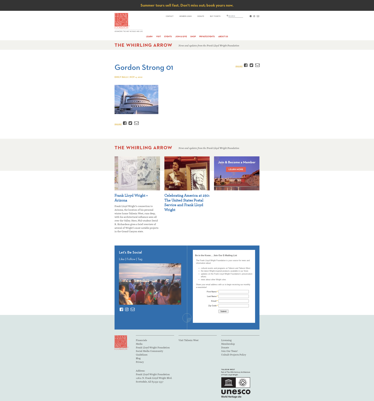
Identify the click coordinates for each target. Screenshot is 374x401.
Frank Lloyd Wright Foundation (153, 347)
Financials (141, 340)
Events (168, 36)
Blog (138, 358)
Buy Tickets (215, 16)
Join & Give (181, 36)
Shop (193, 36)
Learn (149, 36)
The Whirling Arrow (143, 45)
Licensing (226, 340)
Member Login (185, 16)
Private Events (207, 36)
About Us (223, 36)
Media (139, 344)
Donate (201, 16)
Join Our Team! (229, 351)
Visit (158, 36)
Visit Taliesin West (189, 340)
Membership (228, 344)
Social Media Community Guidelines (149, 352)
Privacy (140, 362)
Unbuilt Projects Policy (233, 354)
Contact (170, 16)
